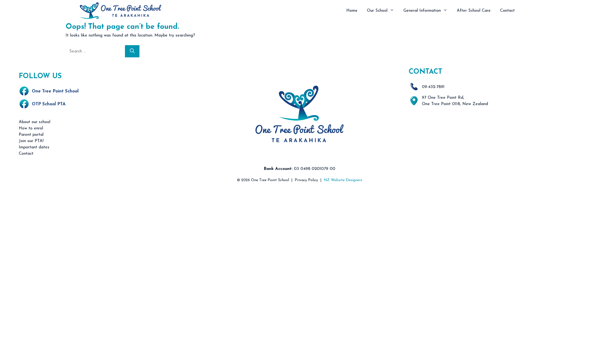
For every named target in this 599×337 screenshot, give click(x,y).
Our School (377, 11)
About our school (34, 122)
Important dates (34, 147)
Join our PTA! (31, 141)
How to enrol (31, 128)
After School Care (474, 11)
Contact (507, 11)
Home (352, 11)
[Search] (132, 51)
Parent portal (31, 135)
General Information (422, 11)
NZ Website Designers (343, 180)
